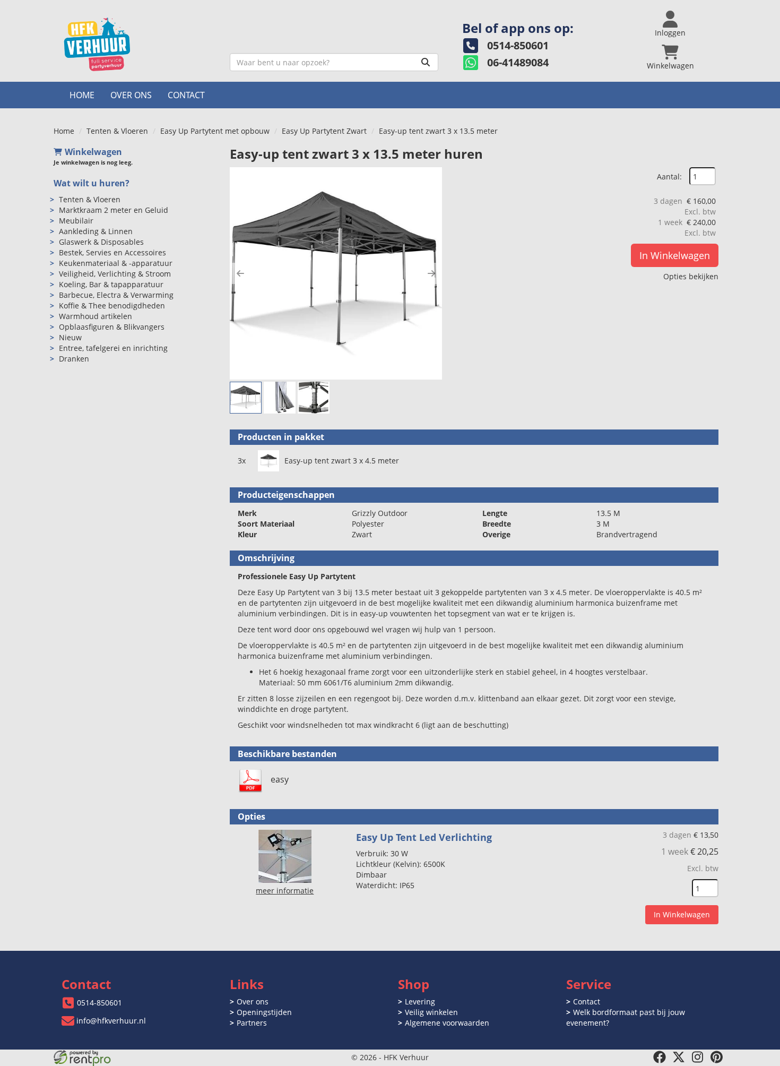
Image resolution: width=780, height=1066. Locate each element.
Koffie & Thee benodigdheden (112, 305)
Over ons (131, 95)
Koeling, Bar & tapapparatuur (111, 284)
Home (82, 95)
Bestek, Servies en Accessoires (112, 252)
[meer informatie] (284, 855)
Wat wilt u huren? (91, 183)
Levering (420, 1001)
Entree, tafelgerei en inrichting (113, 348)
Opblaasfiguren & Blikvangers (111, 327)
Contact (186, 95)
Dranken (74, 359)
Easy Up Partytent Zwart (324, 131)
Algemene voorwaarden (447, 1023)
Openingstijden (264, 1012)
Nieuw (70, 337)
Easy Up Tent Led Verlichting (424, 837)
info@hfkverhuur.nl (111, 1021)
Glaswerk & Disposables (101, 242)
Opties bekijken (690, 276)
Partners (252, 1023)
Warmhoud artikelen (95, 316)
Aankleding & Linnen (96, 231)
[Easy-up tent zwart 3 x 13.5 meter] (336, 273)
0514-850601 (99, 1003)
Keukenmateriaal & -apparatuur (115, 263)
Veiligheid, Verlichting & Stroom (115, 274)
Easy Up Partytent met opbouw (215, 131)
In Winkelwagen (674, 255)
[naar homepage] (138, 44)
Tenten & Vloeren (117, 131)
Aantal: (669, 176)
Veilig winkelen (431, 1012)
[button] (240, 273)
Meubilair (76, 221)
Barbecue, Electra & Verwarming (116, 295)
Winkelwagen (93, 152)
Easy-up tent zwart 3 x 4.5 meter (341, 460)
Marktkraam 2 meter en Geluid (113, 210)
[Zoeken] (425, 62)
